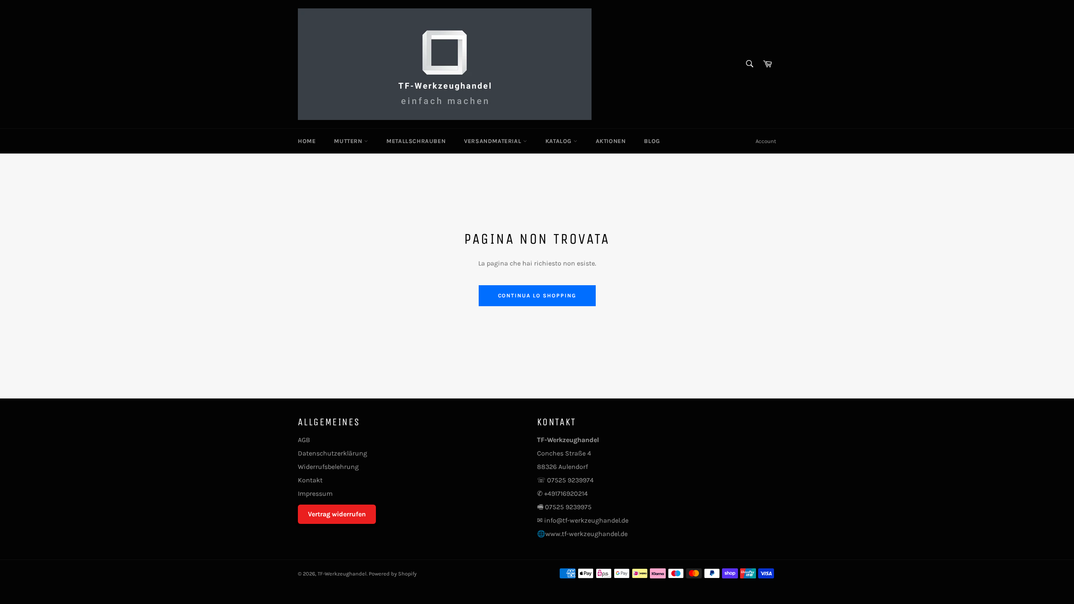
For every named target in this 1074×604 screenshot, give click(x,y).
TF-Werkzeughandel (342, 573)
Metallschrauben (416, 141)
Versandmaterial (493, 141)
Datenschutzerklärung (332, 453)
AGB (304, 440)
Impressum (315, 493)
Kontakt (310, 480)
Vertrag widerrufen (337, 514)
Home (306, 141)
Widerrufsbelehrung (328, 467)
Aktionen (611, 141)
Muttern (349, 141)
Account (766, 141)
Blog (652, 141)
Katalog (559, 141)
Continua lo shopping (537, 295)
